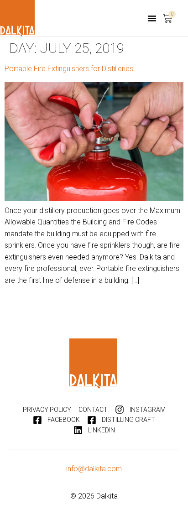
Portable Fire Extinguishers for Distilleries (69, 68)
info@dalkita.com (94, 468)
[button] (152, 18)
